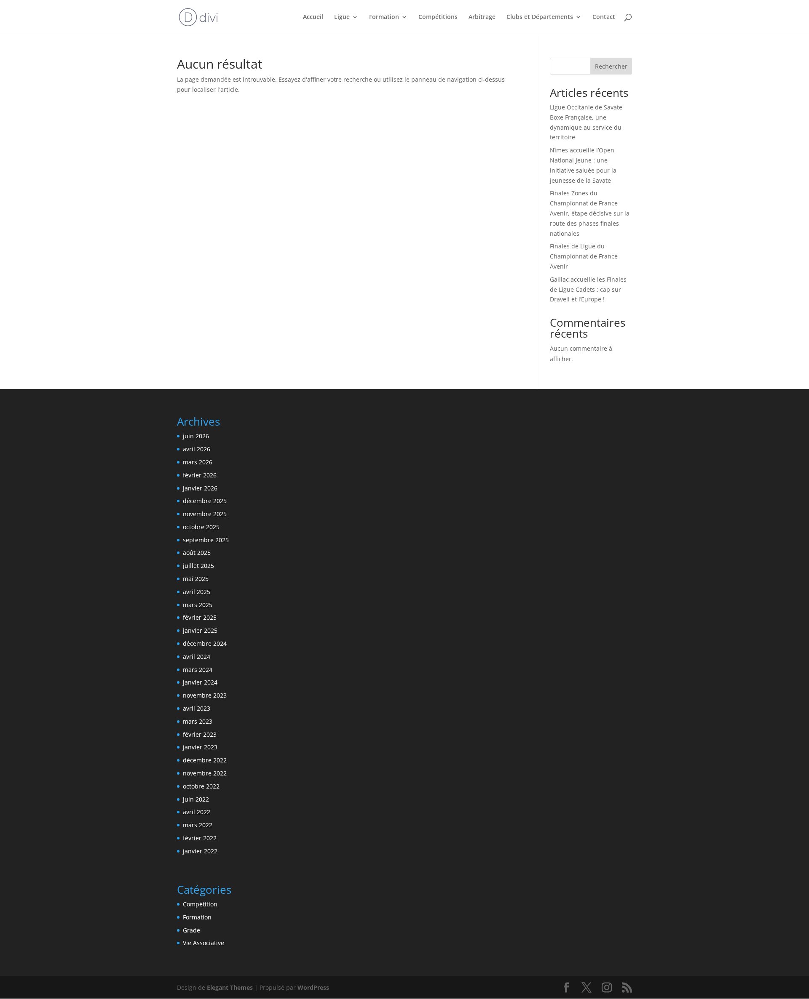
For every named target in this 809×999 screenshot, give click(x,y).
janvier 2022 (200, 851)
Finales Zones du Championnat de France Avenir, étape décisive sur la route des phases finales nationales (590, 213)
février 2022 (200, 838)
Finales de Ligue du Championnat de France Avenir (584, 256)
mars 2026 (197, 462)
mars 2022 (197, 825)
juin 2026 (196, 436)
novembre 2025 (205, 514)
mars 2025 (197, 605)
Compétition (200, 904)
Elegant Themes (230, 987)
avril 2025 (196, 592)
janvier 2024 (200, 682)
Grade (191, 930)
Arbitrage (482, 17)
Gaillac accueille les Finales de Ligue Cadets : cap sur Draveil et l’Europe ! (588, 289)
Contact (603, 17)
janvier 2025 (200, 630)
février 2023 (200, 734)
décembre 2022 (205, 760)
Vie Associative (203, 943)
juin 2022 (196, 799)
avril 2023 (196, 708)
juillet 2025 (198, 566)
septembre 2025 (206, 540)
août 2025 (197, 553)
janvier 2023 (200, 747)
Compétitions (438, 17)
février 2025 (200, 617)
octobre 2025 (201, 527)
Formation (197, 917)
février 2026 (200, 475)
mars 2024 (197, 670)
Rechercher (611, 66)
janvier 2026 (200, 488)
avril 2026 (196, 449)
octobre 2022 (201, 786)
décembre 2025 (205, 501)
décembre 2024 (205, 643)
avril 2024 (196, 657)
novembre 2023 (205, 695)
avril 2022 (196, 812)
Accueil (313, 17)
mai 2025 (196, 579)
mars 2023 (197, 721)
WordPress (313, 987)
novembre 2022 (205, 773)
